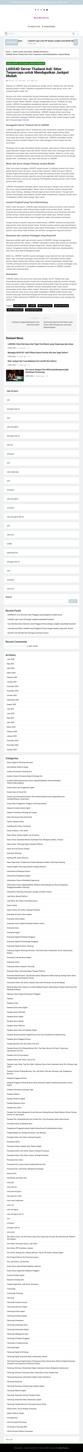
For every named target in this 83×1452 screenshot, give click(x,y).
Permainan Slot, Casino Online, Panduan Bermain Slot (26, 1164)
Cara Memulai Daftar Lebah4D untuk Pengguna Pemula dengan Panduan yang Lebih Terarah (37, 2)
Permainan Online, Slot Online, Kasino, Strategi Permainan (28, 1155)
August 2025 (11, 704)
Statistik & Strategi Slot (15, 1280)
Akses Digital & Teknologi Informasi (20, 762)
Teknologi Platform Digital (16, 1391)
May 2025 (10, 718)
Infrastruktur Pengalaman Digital (18, 876)
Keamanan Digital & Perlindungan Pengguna (22, 942)
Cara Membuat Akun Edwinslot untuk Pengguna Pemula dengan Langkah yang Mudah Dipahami (42, 624)
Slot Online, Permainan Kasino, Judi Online (22, 1244)
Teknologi (10, 1298)
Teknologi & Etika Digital (16, 1311)
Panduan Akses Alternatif (16, 1012)
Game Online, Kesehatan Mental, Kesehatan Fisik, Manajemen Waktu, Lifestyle (35, 840)
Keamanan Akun (13, 928)
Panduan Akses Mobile (15, 1021)
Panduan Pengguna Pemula (16, 1078)
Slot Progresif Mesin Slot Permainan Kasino (23, 1257)
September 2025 (13, 700)
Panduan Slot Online (14, 1108)
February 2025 (12, 731)
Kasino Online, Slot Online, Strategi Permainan (25, 63)
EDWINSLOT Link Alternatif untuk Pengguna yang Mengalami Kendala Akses (35, 615)
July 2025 (10, 709)
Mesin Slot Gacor (45, 306)
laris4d (26, 120)
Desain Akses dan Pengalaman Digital (20, 788)
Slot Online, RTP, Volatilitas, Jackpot (20, 1248)
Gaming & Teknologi (14, 853)
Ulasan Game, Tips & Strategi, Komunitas (22, 1409)
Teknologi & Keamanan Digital (18, 1330)
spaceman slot (12, 553)
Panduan (10, 999)
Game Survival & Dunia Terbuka (18, 849)
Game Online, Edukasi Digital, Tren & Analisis (23, 835)
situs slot (10, 535)
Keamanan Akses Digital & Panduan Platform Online (25, 923)
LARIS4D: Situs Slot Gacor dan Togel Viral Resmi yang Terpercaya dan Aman (40, 344)
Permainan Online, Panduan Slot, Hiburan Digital (24, 1146)
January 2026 (12, 682)
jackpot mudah (20, 306)
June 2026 (10, 659)
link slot (10, 445)
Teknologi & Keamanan (15, 1320)
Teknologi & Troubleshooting (17, 1343)
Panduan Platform (13, 1094)
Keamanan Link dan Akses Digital (19, 957)
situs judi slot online (14, 1196)
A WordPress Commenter (16, 646)
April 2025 (10, 722)
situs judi (10, 1182)
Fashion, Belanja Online (15, 822)
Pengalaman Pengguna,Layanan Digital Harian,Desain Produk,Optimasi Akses (34, 1128)
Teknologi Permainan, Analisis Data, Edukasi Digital (25, 1386)
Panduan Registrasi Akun (16, 1103)
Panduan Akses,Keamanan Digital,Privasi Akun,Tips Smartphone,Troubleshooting (36, 1035)
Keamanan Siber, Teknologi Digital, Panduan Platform (26, 971)
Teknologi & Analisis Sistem (17, 1302)
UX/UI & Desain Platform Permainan (20, 1431)
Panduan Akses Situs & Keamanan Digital (22, 1030)
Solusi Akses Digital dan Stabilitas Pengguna (23, 1271)
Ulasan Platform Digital (15, 1413)
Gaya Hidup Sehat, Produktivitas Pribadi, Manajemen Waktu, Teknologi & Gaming (36, 862)
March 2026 (11, 673)
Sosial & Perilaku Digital (15, 1275)
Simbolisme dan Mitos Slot (17, 1178)
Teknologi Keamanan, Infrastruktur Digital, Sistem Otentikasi (28, 1377)
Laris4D (32, 306)
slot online (11, 1232)
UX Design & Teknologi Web (17, 1427)
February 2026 (12, 677)
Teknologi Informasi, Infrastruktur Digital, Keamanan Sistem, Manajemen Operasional (37, 1368)
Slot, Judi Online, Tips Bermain (18, 1262)
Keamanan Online (13, 962)
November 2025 (12, 691)
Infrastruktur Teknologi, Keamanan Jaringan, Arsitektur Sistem (29, 892)
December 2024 (12, 741)
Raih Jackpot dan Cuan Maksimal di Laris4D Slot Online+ (32, 361)
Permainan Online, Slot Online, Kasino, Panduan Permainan (28, 1151)
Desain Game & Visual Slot (16, 792)
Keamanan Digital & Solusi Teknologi (20, 946)
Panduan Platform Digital (16, 1099)
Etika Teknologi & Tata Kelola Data (19, 817)
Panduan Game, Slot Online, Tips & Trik (21, 1060)
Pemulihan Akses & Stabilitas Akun (19, 1124)
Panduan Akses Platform (16, 1026)
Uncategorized (12, 1418)
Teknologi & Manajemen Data (17, 1334)
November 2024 (12, 745)
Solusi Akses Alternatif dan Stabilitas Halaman (24, 1266)
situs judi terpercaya (33, 310)
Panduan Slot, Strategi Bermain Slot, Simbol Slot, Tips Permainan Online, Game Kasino (38, 1119)
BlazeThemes (63, 1448)
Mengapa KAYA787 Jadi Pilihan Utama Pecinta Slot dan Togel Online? (38, 353)
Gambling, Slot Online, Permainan (19, 826)
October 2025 (12, 695)
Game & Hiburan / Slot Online (17, 831)
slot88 (9, 544)
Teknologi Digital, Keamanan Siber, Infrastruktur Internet (27, 1357)
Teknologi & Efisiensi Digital (17, 1307)
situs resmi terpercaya (15, 1200)
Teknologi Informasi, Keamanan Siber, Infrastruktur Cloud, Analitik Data (32, 1373)
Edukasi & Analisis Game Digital (18, 808)
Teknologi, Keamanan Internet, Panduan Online (23, 1395)
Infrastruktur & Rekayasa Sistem (18, 871)
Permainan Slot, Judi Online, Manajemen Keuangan (25, 1169)
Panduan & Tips (12, 1003)
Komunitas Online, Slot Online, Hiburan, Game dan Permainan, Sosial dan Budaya (36, 983)
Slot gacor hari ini (13, 436)
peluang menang (61, 306)
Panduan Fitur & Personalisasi (18, 1055)
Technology (11, 1289)
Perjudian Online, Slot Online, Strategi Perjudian (24, 1137)
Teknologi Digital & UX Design (18, 1352)
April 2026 (10, 668)
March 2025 (11, 727)
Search (9, 597)
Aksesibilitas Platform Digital (17, 767)
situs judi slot (12, 1187)
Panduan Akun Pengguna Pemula (19, 1039)
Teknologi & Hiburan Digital (17, 1316)
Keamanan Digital (13, 932)
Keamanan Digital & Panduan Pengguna (21, 937)
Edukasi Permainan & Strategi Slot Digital (22, 813)
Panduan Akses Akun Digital (17, 1008)
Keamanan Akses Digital (16, 919)
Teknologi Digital (13, 1347)
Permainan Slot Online (15, 1160)
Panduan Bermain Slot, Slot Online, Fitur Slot (23, 1044)
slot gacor (10, 454)
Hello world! (33, 646)
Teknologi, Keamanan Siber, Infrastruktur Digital (24, 1400)
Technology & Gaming (15, 1293)
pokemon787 (11, 1173)
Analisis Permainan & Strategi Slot (19, 772)
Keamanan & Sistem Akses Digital (19, 914)
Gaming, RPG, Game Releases (17, 858)
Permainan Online (13, 1142)
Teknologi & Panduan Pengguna (18, 1338)
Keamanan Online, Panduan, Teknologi (20, 967)
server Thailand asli (15, 310)
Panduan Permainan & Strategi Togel (20, 1090)
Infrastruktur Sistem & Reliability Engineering (23, 880)
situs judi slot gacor (14, 1191)
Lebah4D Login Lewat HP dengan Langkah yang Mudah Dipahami (43, 41)
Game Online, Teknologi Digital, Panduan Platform (25, 844)
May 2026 (10, 664)
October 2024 (12, 750)
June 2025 (10, 713)
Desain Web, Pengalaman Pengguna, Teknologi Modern (26, 804)
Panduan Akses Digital (15, 1017)
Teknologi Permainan (14, 1382)
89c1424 (11, 81)
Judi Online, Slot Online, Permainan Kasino (22, 901)
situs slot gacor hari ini (15, 517)
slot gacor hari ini (13, 409)
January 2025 (12, 736)
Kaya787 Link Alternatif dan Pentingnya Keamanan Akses (28, 633)
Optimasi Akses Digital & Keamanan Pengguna (23, 994)
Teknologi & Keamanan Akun (17, 1325)
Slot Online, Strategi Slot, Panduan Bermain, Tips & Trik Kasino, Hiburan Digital (35, 1253)
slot (8, 400)
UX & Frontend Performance (17, 1422)
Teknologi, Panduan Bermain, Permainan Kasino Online (26, 1404)
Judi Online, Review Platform (17, 896)
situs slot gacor (12, 427)
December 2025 (12, 686)
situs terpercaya (13, 472)
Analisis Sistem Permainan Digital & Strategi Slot (24, 776)
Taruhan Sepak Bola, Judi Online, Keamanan (22, 1284)
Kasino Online (12, 905)
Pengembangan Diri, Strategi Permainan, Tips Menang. (26, 1133)
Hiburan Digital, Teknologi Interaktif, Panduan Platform (26, 867)
